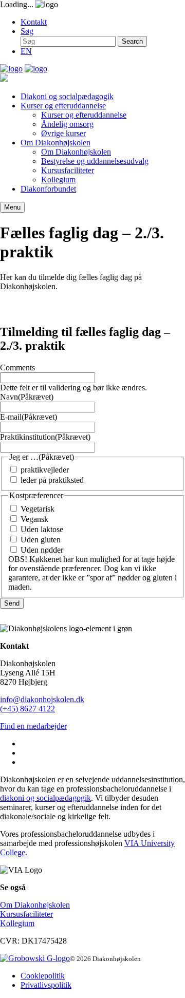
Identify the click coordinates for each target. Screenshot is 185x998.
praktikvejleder (45, 469)
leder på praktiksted (52, 480)
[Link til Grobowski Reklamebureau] (35, 958)
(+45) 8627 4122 (27, 708)
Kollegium (58, 179)
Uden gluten (41, 539)
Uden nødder (42, 549)
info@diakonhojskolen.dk (42, 699)
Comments (17, 367)
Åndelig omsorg (67, 124)
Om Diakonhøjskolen (55, 142)
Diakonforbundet (48, 188)
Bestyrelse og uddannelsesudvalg (95, 161)
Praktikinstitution (45, 436)
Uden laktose (42, 529)
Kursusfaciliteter (67, 170)
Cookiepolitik (43, 975)
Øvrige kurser (63, 133)
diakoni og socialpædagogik (45, 798)
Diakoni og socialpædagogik (67, 96)
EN (26, 51)
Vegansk (34, 519)
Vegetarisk (37, 508)
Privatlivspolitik (46, 985)
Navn (26, 396)
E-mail (28, 416)
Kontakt (34, 21)
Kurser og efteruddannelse (63, 105)
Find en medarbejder (33, 726)
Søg (27, 31)
